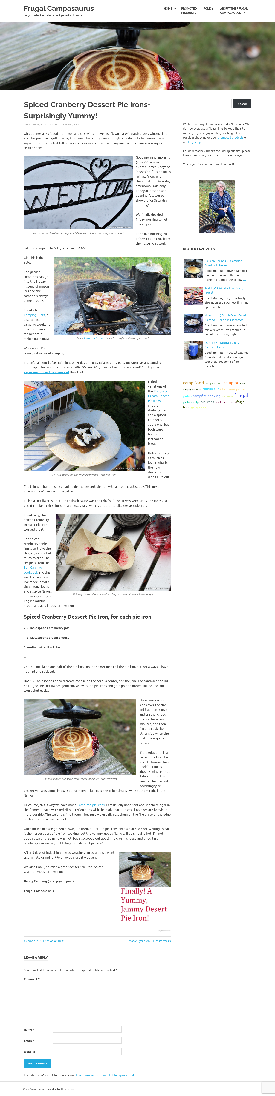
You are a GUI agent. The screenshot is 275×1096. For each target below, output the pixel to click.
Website (29, 1052)
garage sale (198, 407)
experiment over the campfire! (46, 372)
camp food (193, 382)
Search (242, 103)
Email (29, 1041)
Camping (67, 124)
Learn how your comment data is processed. (105, 1075)
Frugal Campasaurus (59, 8)
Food (77, 124)
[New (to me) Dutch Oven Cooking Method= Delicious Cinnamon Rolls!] (193, 323)
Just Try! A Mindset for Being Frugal (223, 290)
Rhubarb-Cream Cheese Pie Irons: (158, 395)
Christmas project (233, 389)
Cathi (53, 124)
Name (29, 1029)
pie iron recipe (191, 402)
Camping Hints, (35, 315)
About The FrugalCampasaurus (234, 11)
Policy (208, 8)
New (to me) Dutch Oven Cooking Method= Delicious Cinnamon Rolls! (226, 317)
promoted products (230, 137)
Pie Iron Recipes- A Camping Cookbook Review (223, 263)
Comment (32, 979)
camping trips (214, 383)
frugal (241, 395)
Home (168, 8)
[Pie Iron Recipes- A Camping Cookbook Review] (193, 268)
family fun (211, 388)
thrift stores (227, 396)
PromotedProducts (189, 11)
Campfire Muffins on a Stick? (45, 941)
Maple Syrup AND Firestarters (149, 941)
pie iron (187, 396)
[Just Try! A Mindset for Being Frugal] (193, 296)
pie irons (207, 402)
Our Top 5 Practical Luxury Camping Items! (221, 345)
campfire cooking (206, 395)
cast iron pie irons (92, 805)
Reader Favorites (199, 249)
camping (231, 382)
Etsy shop (194, 142)
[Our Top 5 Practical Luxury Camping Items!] (193, 350)
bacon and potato (95, 338)
